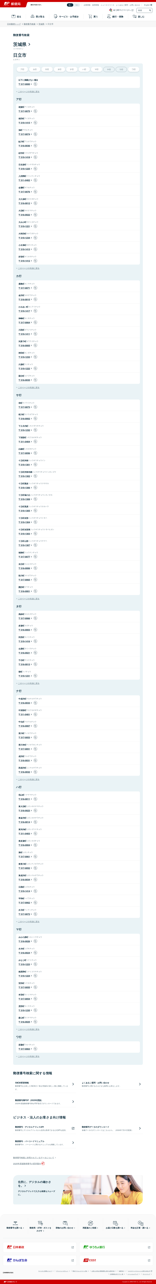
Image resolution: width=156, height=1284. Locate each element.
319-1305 (25, 510)
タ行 (59, 69)
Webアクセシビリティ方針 (80, 1271)
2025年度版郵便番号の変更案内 (27, 1163)
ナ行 (72, 69)
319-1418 (25, 157)
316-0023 (25, 810)
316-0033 (25, 703)
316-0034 (25, 879)
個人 (70, 5)
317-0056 (25, 453)
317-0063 (25, 1049)
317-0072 (25, 914)
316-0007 (25, 726)
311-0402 (25, 180)
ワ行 (134, 69)
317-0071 (25, 288)
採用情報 (95, 5)
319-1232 (25, 430)
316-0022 (25, 214)
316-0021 (25, 652)
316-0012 (25, 203)
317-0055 (25, 987)
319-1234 (25, 237)
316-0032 (25, 772)
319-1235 (25, 1010)
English (147, 5)
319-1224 (25, 975)
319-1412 (25, 260)
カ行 (35, 69)
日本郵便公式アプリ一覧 (116, 1274)
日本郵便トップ (14, 24)
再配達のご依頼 (89, 1227)
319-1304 (25, 522)
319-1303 (25, 533)
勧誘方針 (121, 1271)
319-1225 (25, 168)
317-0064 (25, 322)
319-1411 (25, 334)
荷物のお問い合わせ (64, 1227)
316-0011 (25, 799)
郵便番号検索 (29, 24)
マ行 (96, 69)
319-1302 (25, 476)
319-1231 (25, 675)
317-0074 (25, 134)
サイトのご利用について (45, 1271)
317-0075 (25, 111)
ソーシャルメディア (132, 1274)
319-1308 (25, 499)
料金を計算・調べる (139, 1227)
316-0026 (25, 941)
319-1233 (25, 357)
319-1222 (25, 368)
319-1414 (25, 891)
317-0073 (25, 407)
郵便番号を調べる (14, 1227)
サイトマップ (146, 1274)
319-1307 (25, 545)
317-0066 (25, 618)
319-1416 (25, 641)
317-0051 (25, 749)
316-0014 (25, 822)
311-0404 (25, 441)
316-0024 (25, 952)
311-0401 (25, 714)
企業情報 (87, 5)
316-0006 (25, 568)
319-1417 (25, 311)
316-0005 (25, 345)
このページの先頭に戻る (28, 91)
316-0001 (25, 591)
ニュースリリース (107, 5)
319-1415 (25, 122)
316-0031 (25, 760)
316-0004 (25, 845)
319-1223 (25, 964)
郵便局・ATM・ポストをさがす (40, 1229)
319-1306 (25, 487)
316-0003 (25, 629)
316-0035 (25, 380)
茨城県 (41, 24)
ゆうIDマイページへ (122, 10)
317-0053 (25, 737)
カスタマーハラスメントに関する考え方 (139, 1271)
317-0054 (25, 998)
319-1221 (25, 226)
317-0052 (25, 868)
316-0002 (25, 418)
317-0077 (25, 556)
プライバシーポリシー (62, 1271)
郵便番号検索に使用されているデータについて (33, 1157)
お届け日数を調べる (114, 1227)
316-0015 (25, 299)
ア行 (22, 69)
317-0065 (25, 579)
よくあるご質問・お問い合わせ (128, 5)
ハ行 (84, 69)
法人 (77, 5)
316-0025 (25, 1021)
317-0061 (25, 856)
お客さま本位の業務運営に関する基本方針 (103, 1271)
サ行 (47, 69)
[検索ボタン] (150, 10)
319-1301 (25, 464)
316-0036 (25, 145)
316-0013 (25, 664)
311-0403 (25, 833)
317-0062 (25, 902)
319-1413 (25, 249)
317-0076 (25, 191)
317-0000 (25, 84)
